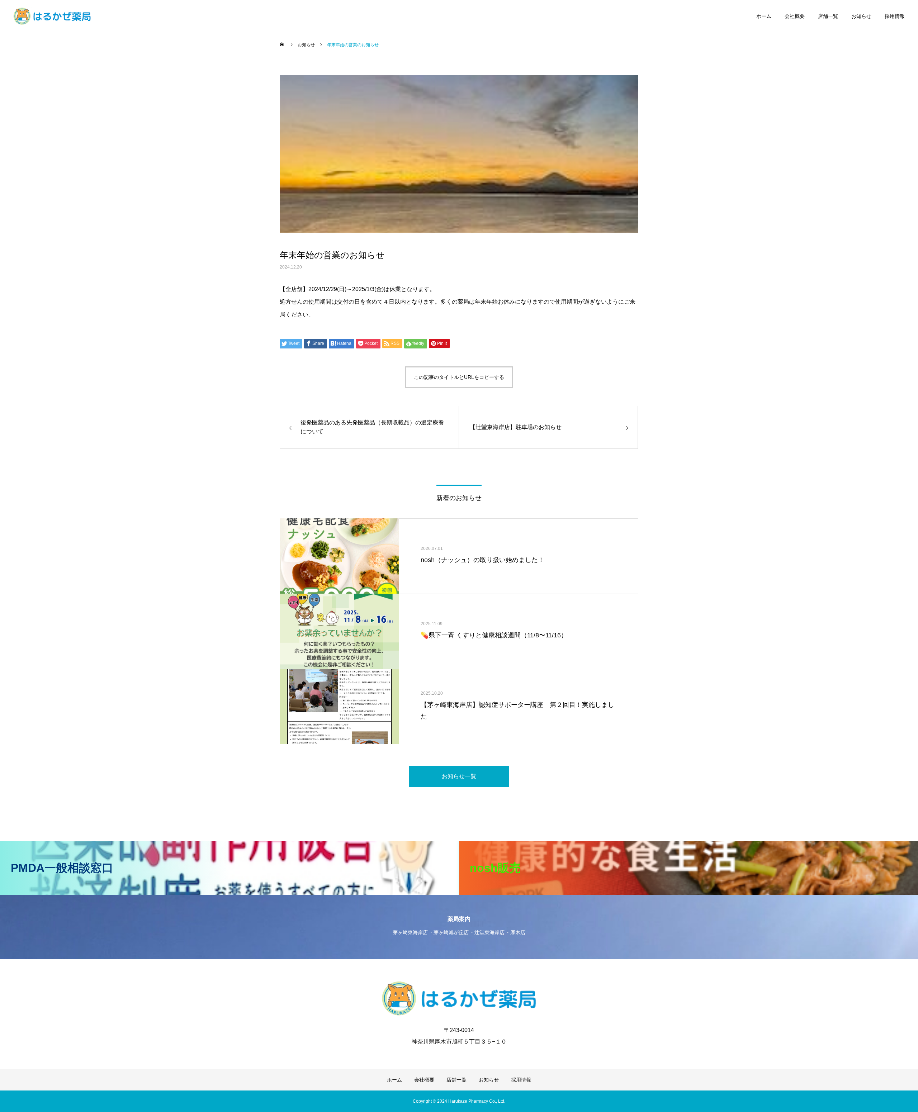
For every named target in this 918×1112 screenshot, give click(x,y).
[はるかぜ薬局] (52, 16)
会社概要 (795, 16)
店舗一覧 (828, 16)
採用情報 (895, 16)
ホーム (763, 16)
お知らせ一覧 (459, 776)
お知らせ (861, 16)
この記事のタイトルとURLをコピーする (459, 377)
